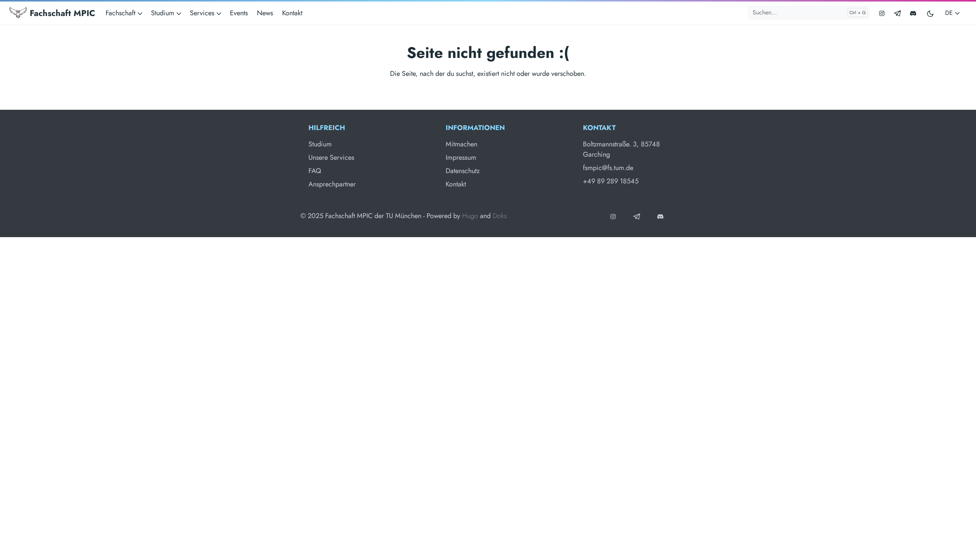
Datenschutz (463, 171)
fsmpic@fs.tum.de (608, 168)
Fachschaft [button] (121, 13)
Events (239, 13)
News (265, 13)
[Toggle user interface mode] (930, 13)
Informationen (475, 128)
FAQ (314, 171)
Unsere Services (331, 157)
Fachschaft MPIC (61, 13)
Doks (500, 216)
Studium (320, 144)
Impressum (461, 157)
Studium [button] (163, 13)
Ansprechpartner (332, 184)
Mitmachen (461, 144)
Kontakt (292, 13)
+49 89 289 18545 (611, 181)
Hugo (470, 216)
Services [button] (203, 13)
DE (950, 12)
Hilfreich (326, 128)
